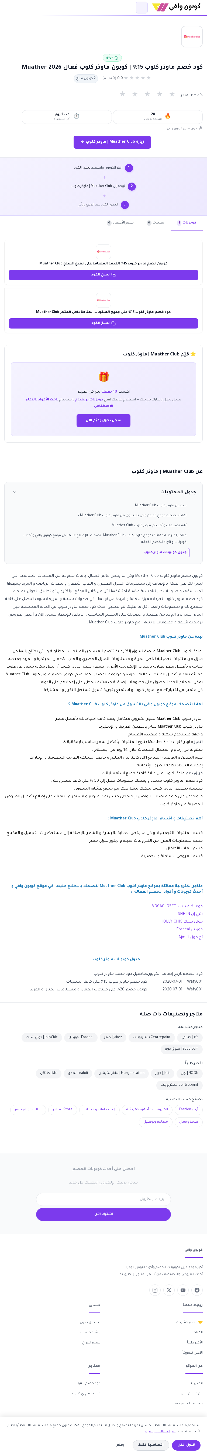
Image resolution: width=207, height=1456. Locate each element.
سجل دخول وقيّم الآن (103, 421)
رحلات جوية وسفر (28, 1110)
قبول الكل (186, 1445)
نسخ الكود (100, 275)
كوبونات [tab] (187, 223)
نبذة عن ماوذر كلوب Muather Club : (160, 506)
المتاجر (197, 1333)
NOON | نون (189, 1073)
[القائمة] (142, 7)
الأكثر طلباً (195, 1343)
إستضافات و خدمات (99, 1110)
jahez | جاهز (113, 1037)
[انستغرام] (155, 1290)
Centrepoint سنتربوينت (152, 1037)
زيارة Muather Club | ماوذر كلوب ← (112, 142)
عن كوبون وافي (192, 1394)
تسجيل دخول (90, 1323)
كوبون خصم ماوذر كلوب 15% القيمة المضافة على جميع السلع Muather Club (103, 264)
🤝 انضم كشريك (189, 1323)
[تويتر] (169, 1290)
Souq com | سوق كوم (181, 1049)
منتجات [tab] (156, 223)
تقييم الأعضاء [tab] (121, 223)
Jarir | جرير (162, 1073)
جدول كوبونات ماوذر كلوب (165, 552)
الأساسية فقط (151, 1445)
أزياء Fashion (188, 1110)
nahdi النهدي (78, 1073)
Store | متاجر (63, 1110)
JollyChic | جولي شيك (42, 1037)
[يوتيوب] (183, 1290)
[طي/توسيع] (14, 493)
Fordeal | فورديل (80, 1037)
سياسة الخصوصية (188, 1404)
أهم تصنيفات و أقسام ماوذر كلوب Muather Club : (148, 526)
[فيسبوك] (197, 1290)
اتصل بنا (196, 1383)
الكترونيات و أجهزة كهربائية (147, 1110)
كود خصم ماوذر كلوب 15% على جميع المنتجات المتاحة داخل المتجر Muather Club (103, 312)
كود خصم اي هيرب (86, 1394)
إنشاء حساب (90, 1333)
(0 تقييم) (109, 79)
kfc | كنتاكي (189, 1037)
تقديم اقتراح (91, 1343)
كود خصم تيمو (89, 1383)
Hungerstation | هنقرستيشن (121, 1073)
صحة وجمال (188, 1122)
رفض (119, 1445)
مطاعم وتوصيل (155, 1122)
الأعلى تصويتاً (192, 1353)
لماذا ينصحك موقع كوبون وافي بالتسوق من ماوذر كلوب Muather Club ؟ (132, 516)
